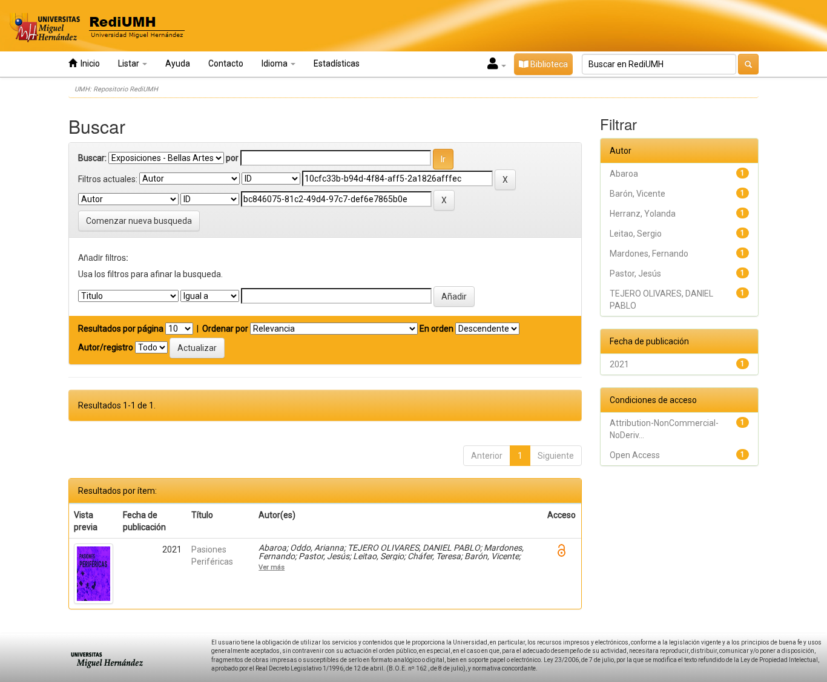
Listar (129, 63)
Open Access (635, 455)
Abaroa (624, 174)
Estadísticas (337, 63)
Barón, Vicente (637, 193)
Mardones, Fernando (649, 253)
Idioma (275, 63)
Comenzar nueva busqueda (139, 221)
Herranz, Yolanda (643, 213)
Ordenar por (225, 328)
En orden (436, 328)
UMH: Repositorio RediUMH (116, 89)
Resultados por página (120, 328)
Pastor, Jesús (635, 273)
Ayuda (177, 63)
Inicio (88, 63)
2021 (619, 364)
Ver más (272, 567)
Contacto (225, 63)
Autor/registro (105, 347)
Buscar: (92, 158)
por (232, 158)
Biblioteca (548, 64)
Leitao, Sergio (636, 233)
